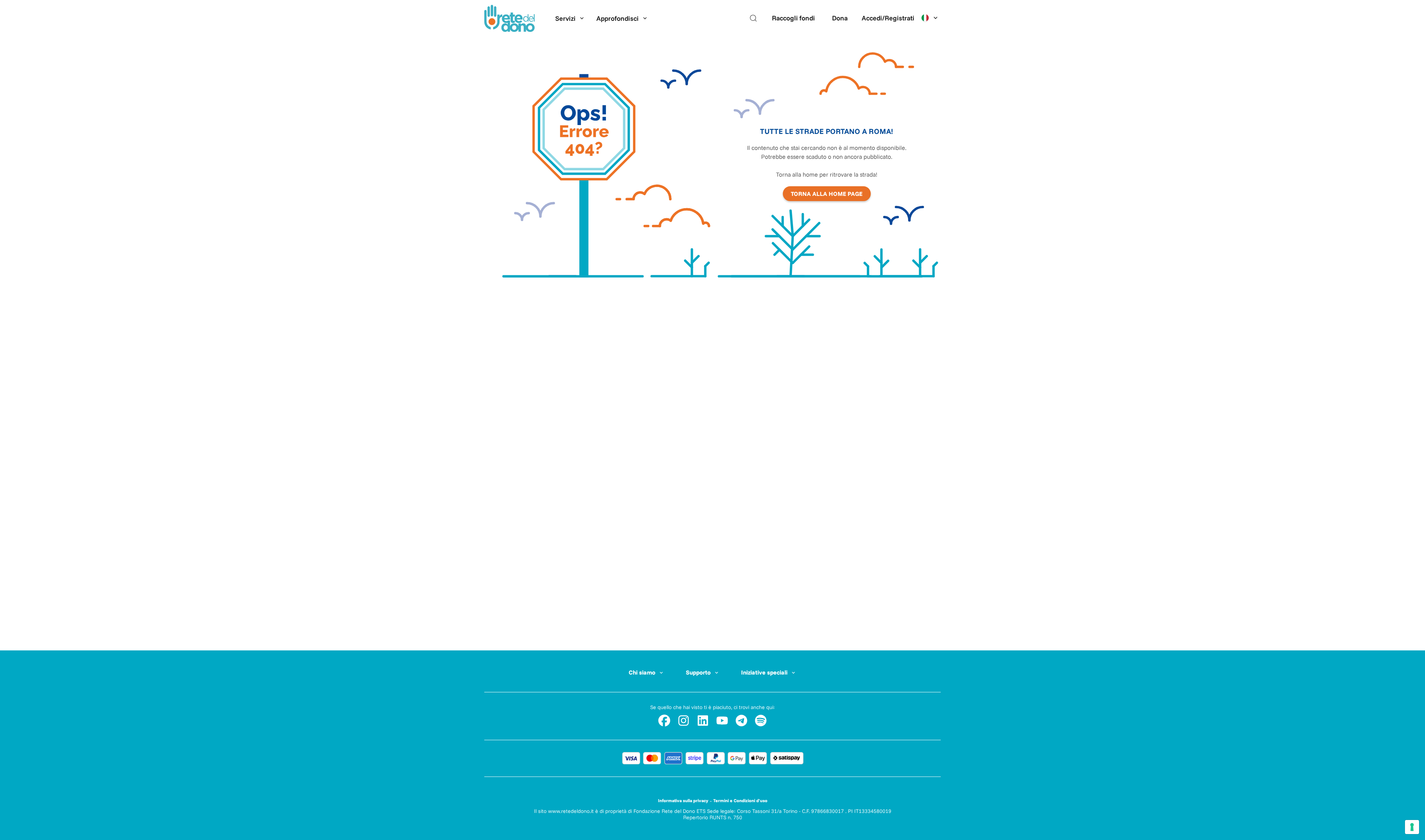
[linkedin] (702, 720)
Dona (840, 18)
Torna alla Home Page (826, 193)
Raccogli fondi (793, 18)
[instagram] (683, 720)
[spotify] (760, 720)
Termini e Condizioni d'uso (740, 800)
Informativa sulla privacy (683, 800)
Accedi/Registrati (888, 18)
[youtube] (722, 720)
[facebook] (664, 720)
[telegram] (741, 720)
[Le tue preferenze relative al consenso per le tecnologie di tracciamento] (1412, 827)
